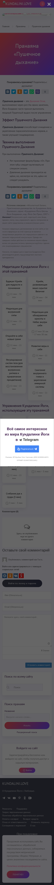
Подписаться (27, 449)
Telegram (30, 440)
